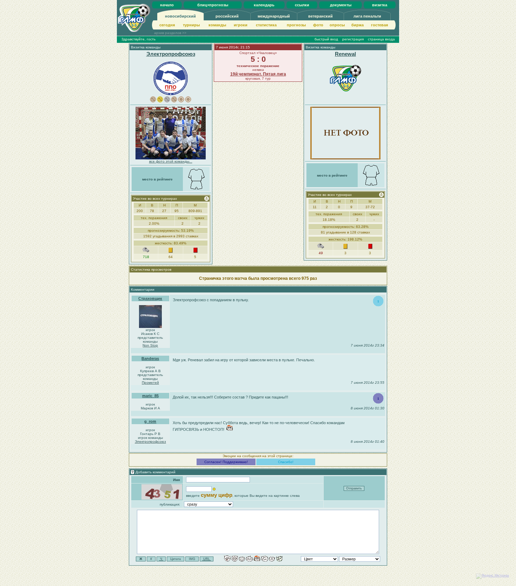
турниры (191, 25)
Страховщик (150, 298)
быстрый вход (326, 39)
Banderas (150, 358)
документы (340, 5)
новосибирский (180, 16)
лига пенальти (367, 16)
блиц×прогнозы (212, 5)
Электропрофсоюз (170, 54)
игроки (240, 25)
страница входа (381, 39)
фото (318, 25)
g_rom (150, 421)
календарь (264, 5)
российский (227, 16)
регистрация (353, 39)
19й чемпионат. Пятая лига (258, 74)
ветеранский (320, 16)
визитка (379, 5)
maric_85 (150, 396)
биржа (357, 25)
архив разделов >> (170, 33)
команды (217, 25)
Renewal (345, 54)
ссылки (302, 5)
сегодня (167, 25)
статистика (266, 25)
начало (167, 5)
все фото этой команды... (170, 161)
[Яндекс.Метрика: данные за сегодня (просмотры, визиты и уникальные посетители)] (492, 576)
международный (274, 16)
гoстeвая (379, 25)
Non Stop (150, 345)
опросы (337, 25)
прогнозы (296, 25)
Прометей (150, 382)
